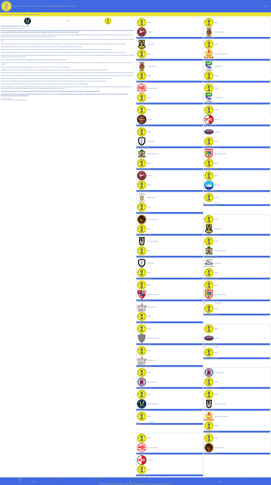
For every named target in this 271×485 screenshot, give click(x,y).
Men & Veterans (17, 6)
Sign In (266, 6)
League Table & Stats (34, 14)
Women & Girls (33, 6)
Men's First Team (17, 14)
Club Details (72, 6)
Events (65, 6)
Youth (25, 6)
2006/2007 (9, 14)
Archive (4, 14)
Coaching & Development (54, 6)
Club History (42, 6)
